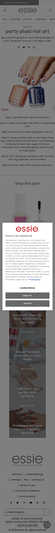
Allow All (27, 303)
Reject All (27, 295)
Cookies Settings (27, 287)
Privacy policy (34, 279)
